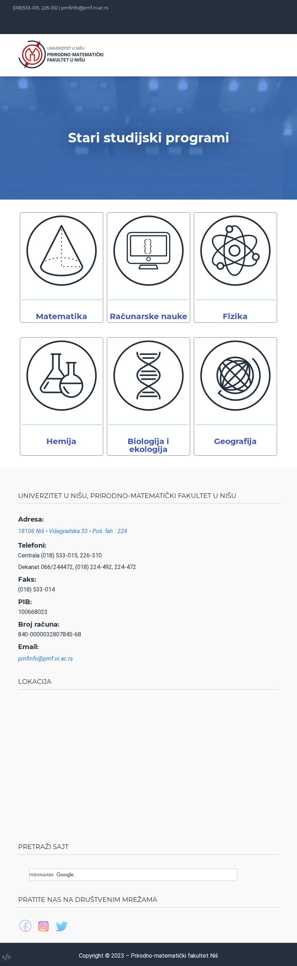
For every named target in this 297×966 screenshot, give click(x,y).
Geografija (235, 441)
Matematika (61, 316)
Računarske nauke (148, 316)
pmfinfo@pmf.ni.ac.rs (84, 8)
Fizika (235, 316)
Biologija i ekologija (148, 445)
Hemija (61, 441)
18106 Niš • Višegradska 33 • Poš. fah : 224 (72, 531)
